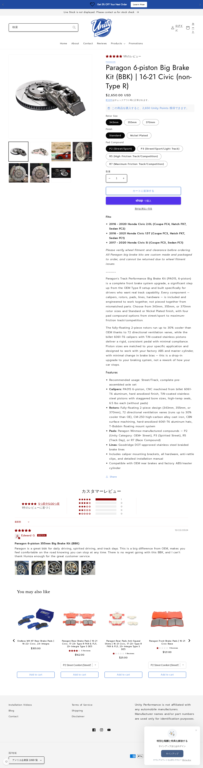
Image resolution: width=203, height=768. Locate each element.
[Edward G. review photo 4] (71, 568)
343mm (114, 122)
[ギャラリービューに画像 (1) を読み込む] (18, 151)
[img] (23, 530)
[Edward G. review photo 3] (55, 568)
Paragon (110, 62)
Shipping (77, 710)
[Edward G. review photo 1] (22, 568)
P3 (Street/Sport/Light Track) (160, 149)
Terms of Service (82, 705)
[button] (118, 43)
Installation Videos (20, 705)
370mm (150, 122)
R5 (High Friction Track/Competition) (133, 156)
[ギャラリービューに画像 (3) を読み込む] (61, 151)
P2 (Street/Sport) (120, 149)
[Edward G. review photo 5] (88, 568)
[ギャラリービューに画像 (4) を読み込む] (82, 151)
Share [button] (113, 477)
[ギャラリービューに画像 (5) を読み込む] (18, 173)
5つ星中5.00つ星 (49, 504)
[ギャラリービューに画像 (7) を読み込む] (61, 173)
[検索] (74, 27)
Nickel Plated (139, 135)
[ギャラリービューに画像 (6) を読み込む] (39, 173)
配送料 (109, 100)
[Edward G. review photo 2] (38, 568)
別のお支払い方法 (143, 208)
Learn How (122, 4)
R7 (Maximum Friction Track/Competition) (136, 164)
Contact (13, 716)
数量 (108, 171)
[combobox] (43, 27)
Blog (11, 710)
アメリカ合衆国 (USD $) (25, 760)
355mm (132, 122)
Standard (115, 135)
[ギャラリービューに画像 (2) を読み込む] (39, 151)
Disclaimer (78, 716)
